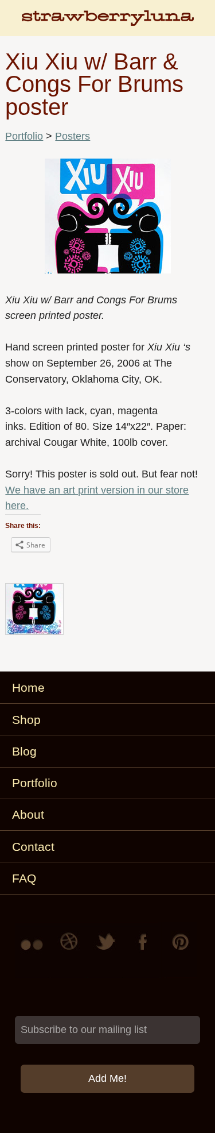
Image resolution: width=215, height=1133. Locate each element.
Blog (24, 751)
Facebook (144, 950)
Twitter (107, 950)
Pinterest (180, 950)
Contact (33, 846)
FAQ (24, 878)
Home (28, 687)
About (28, 814)
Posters (72, 136)
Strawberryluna (108, 23)
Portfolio (24, 136)
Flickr (33, 950)
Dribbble (70, 950)
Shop (26, 719)
